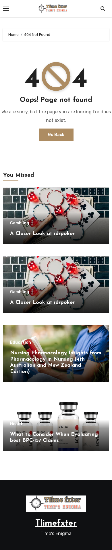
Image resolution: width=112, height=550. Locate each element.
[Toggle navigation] (6, 9)
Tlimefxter (56, 523)
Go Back (56, 134)
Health (17, 424)
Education (20, 343)
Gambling (19, 223)
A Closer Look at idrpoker (42, 233)
